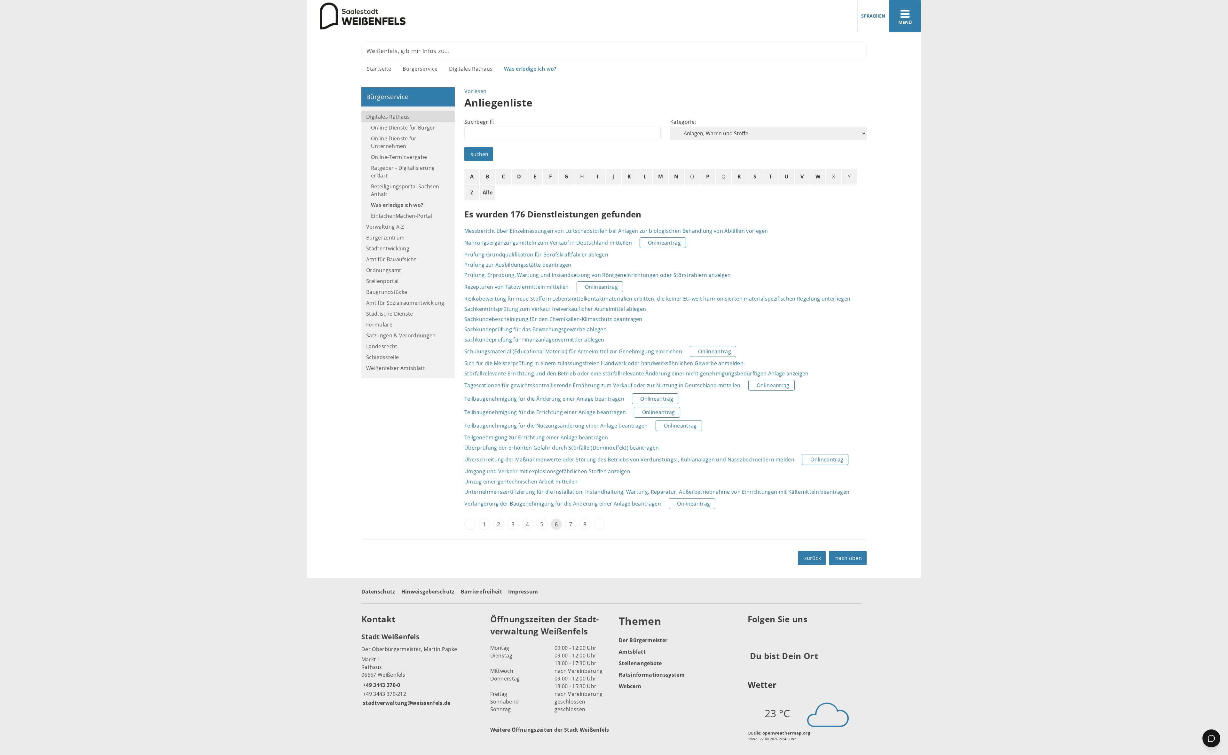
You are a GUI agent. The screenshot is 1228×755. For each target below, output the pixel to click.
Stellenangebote (640, 663)
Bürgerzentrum (385, 237)
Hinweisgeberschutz (428, 591)
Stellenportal (382, 281)
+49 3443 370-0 (380, 684)
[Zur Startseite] (458, 16)
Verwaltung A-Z (385, 226)
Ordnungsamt (383, 270)
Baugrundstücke (386, 291)
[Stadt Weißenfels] (421, 669)
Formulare (379, 324)
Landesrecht (382, 346)
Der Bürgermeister (643, 640)
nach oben (848, 558)
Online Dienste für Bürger (403, 127)
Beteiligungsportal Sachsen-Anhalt (406, 190)
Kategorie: (683, 121)
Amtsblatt (632, 651)
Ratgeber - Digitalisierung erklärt (403, 171)
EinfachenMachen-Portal (401, 215)
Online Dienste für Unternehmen (394, 142)
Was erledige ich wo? (530, 68)
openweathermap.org (786, 733)
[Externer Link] (754, 635)
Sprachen (873, 16)
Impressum (523, 591)
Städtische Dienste (389, 313)
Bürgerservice (420, 68)
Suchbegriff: (479, 121)
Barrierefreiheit (481, 591)
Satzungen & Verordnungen (401, 335)
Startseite (379, 68)
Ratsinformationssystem (652, 674)
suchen (479, 154)
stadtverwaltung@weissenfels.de (406, 702)
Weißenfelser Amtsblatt (395, 368)
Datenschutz (378, 591)
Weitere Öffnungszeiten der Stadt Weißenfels (549, 729)
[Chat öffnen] (1211, 738)
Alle (487, 192)
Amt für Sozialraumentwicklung (405, 302)
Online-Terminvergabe (399, 157)
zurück (812, 558)
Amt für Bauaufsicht (391, 259)
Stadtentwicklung (387, 248)
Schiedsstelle (382, 357)
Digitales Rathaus (470, 68)
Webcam (630, 686)
